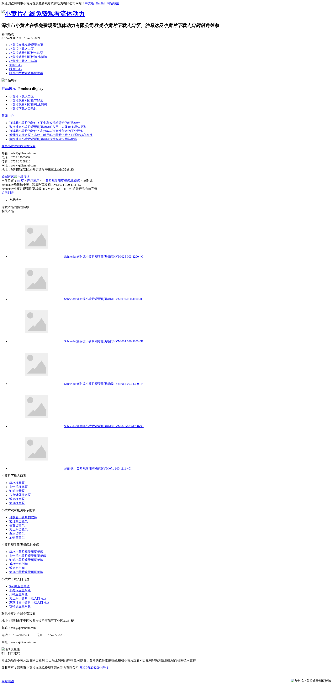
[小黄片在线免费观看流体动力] (43, 13)
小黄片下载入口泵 (21, 48)
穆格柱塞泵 (17, 482)
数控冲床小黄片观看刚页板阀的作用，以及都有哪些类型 (47, 127)
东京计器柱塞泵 (20, 495)
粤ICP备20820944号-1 (93, 667)
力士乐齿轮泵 (18, 529)
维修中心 (15, 69)
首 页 (20, 180)
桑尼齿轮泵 (17, 533)
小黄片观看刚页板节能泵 (26, 53)
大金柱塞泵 (17, 503)
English (100, 3)
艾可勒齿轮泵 (18, 521)
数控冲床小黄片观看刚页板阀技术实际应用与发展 (43, 139)
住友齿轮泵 (17, 525)
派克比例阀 (17, 568)
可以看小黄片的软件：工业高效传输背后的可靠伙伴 (44, 122)
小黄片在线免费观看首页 (26, 44)
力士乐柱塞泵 (18, 486)
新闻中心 (15, 65)
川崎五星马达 (18, 594)
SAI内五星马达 (19, 586)
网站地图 (113, 3)
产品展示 (9, 89)
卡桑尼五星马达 (20, 590)
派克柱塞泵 (17, 499)
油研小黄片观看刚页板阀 (26, 559)
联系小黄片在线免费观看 (26, 73)
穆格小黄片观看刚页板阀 (26, 551)
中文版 (89, 3)
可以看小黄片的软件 (23, 517)
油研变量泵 (17, 491)
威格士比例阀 (18, 564)
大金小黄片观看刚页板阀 (26, 572)
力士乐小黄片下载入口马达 (27, 598)
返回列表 (8, 192)
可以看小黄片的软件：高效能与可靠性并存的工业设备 (46, 131)
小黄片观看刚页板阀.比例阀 (28, 57)
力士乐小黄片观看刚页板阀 (27, 555)
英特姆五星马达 (20, 606)
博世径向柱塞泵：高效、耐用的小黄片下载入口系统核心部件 (50, 135)
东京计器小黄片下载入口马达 (29, 602)
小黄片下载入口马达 (23, 61)
